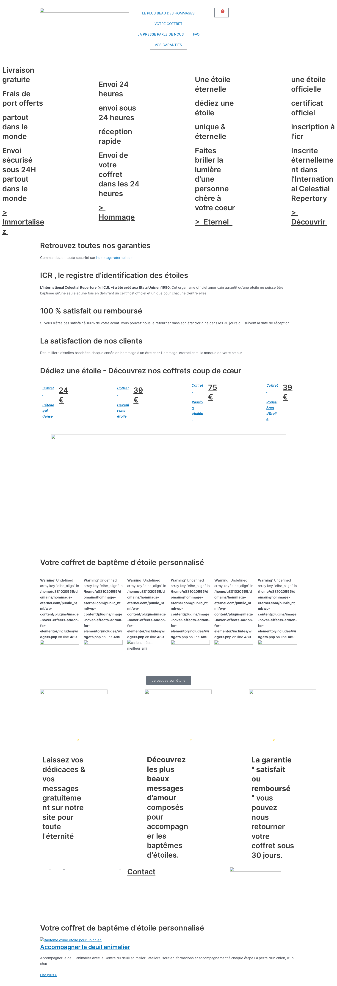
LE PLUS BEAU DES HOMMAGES (168, 13)
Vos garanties (260, 739)
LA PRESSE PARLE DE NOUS (161, 34)
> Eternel (213, 221)
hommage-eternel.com (114, 257)
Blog (57, 869)
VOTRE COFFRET (168, 24)
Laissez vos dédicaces (58, 739)
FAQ (196, 34)
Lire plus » (48, 975)
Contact (141, 871)
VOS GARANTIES (168, 45)
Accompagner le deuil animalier (85, 946)
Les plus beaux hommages (166, 739)
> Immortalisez (23, 222)
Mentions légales (55, 875)
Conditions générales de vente (92, 869)
